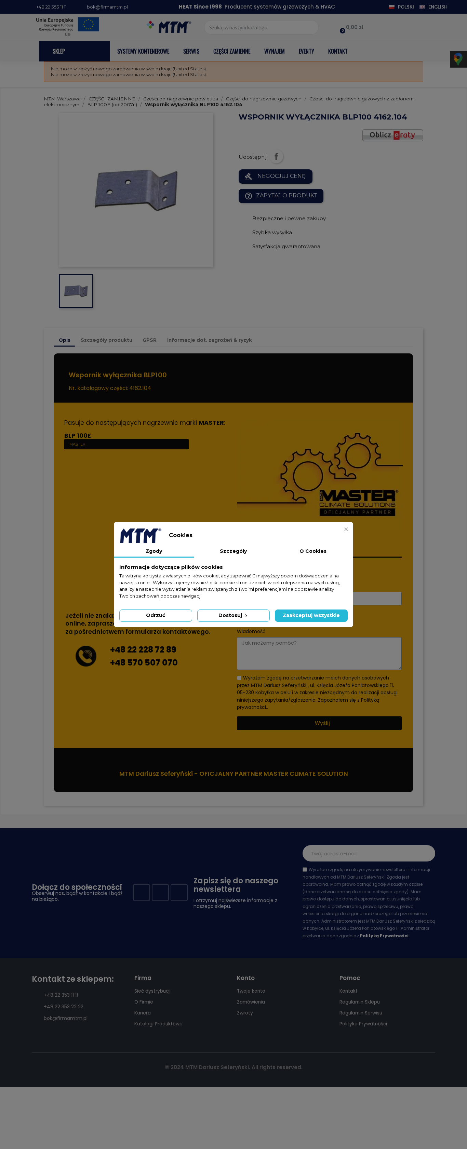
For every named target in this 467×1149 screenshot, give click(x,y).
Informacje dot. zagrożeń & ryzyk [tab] (209, 340)
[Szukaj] (311, 27)
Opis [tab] (64, 340)
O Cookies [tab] (312, 551)
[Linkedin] (179, 892)
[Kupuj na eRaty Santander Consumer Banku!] (392, 135)
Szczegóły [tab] (233, 551)
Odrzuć (155, 615)
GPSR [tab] (150, 340)
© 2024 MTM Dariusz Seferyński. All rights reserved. (234, 1067)
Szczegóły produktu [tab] (106, 340)
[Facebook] (141, 892)
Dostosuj (230, 615)
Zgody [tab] (154, 551)
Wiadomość (251, 631)
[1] (426, 853)
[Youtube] (160, 892)
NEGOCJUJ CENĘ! (275, 176)
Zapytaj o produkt (281, 196)
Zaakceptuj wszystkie (311, 615)
